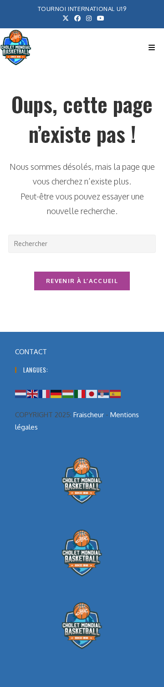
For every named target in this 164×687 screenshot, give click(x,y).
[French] (45, 393)
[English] (33, 393)
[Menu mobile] (152, 47)
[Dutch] (21, 393)
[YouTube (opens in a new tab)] (99, 18)
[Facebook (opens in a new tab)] (77, 18)
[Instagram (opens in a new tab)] (88, 18)
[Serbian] (104, 393)
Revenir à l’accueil (82, 280)
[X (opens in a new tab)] (66, 18)
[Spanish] (116, 393)
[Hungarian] (68, 393)
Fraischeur (88, 414)
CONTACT (31, 351)
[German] (56, 393)
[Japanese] (92, 393)
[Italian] (80, 393)
